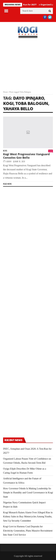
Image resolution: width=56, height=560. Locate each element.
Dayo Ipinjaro (28, 98)
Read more (7, 183)
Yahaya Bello (18, 108)
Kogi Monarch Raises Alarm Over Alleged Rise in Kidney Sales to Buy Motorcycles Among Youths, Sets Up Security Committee (28, 516)
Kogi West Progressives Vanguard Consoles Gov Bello (26, 155)
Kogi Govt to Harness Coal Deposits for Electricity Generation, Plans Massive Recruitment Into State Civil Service (27, 530)
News (5, 151)
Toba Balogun (31, 103)
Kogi (8, 103)
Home (5, 92)
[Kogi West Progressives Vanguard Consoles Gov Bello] (28, 132)
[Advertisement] (28, 67)
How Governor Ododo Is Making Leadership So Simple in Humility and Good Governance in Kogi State (28, 492)
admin (9, 161)
